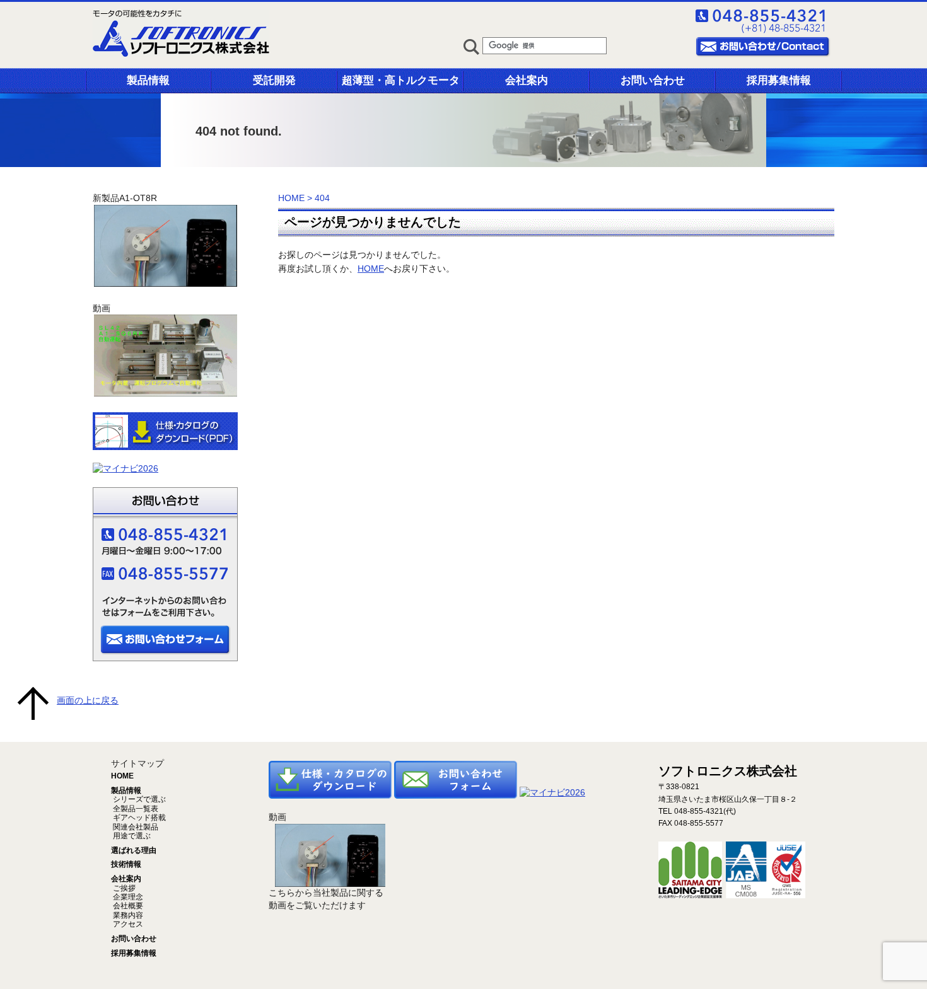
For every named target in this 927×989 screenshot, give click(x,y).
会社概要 (127, 905)
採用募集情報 (779, 80)
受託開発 (274, 80)
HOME (291, 198)
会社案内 (526, 80)
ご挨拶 (123, 888)
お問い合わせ (653, 80)
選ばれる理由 (133, 850)
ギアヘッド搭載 (138, 817)
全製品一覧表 (134, 808)
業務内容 (127, 915)
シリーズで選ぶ (138, 799)
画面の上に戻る (88, 700)
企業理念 (127, 897)
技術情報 (126, 864)
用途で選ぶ (131, 835)
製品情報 (148, 80)
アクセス (127, 924)
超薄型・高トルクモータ (401, 80)
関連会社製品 (134, 827)
